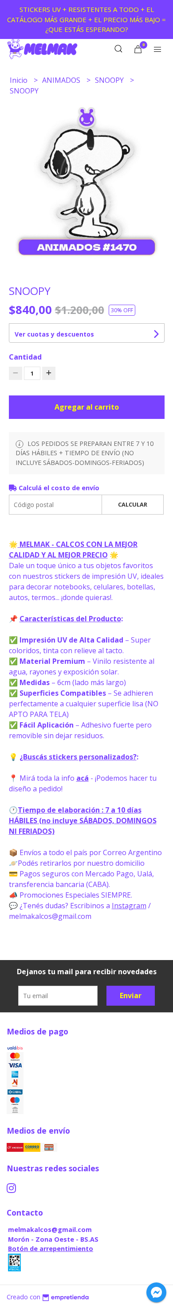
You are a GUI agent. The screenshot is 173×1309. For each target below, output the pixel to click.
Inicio (19, 80)
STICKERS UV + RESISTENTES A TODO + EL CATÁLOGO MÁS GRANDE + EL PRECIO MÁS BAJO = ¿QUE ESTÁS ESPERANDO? (86, 19)
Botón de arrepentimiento (50, 1248)
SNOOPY (110, 80)
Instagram (129, 905)
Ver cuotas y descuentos (54, 334)
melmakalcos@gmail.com (50, 1229)
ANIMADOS (62, 80)
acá (82, 778)
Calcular (132, 504)
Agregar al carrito (87, 407)
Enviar (131, 995)
